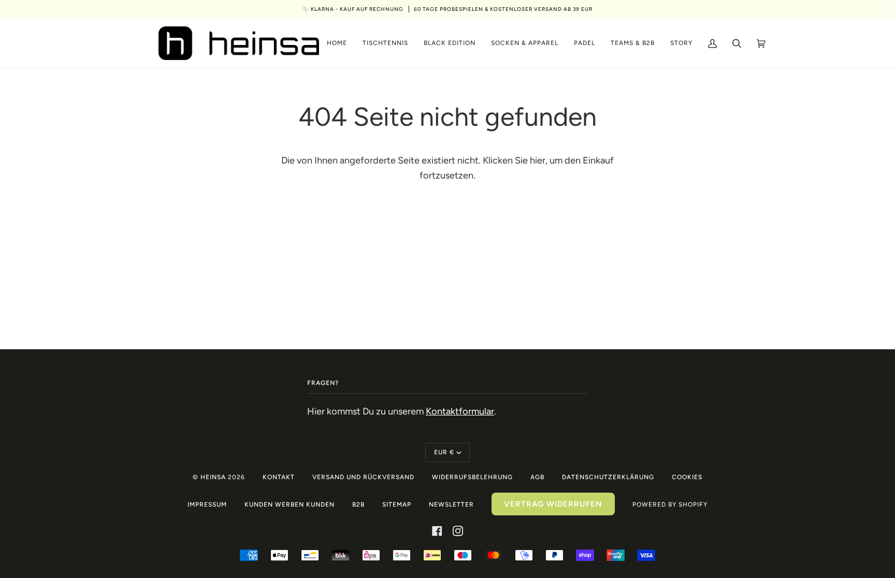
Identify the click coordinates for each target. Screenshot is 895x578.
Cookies (687, 477)
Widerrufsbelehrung (472, 477)
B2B (358, 504)
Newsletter (451, 504)
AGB (537, 477)
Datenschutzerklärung (608, 477)
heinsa (213, 477)
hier (537, 160)
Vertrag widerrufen (553, 504)
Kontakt (279, 477)
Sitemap (396, 504)
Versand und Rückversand (363, 477)
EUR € (444, 452)
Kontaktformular (460, 411)
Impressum (207, 504)
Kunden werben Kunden (289, 504)
